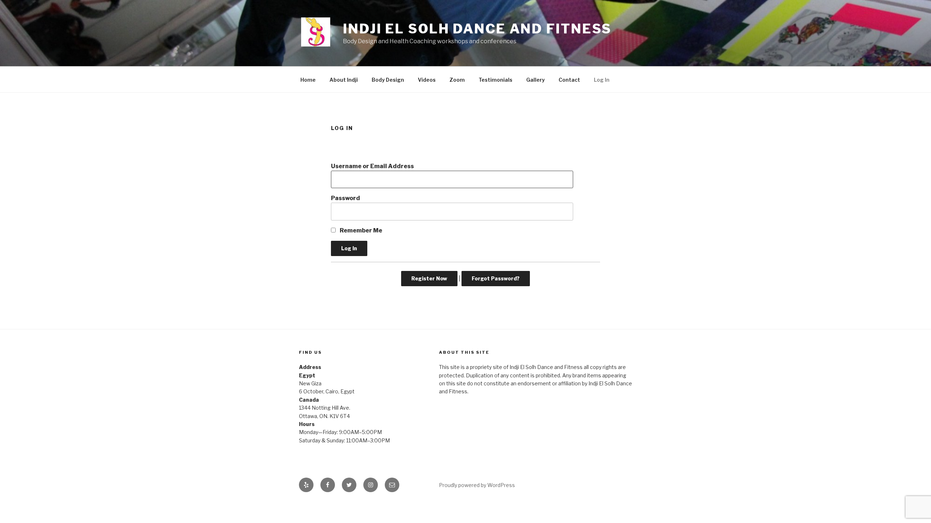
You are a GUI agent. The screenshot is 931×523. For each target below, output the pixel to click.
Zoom (457, 80)
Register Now (429, 278)
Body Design (388, 80)
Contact (569, 80)
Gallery (535, 80)
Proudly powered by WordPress (477, 485)
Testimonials (495, 80)
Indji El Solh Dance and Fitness (477, 29)
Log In (602, 80)
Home (308, 80)
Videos (427, 80)
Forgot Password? (496, 278)
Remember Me (360, 230)
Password (345, 198)
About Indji (343, 80)
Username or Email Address (372, 166)
